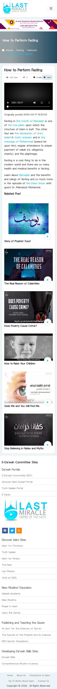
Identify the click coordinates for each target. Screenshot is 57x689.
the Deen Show (35, 183)
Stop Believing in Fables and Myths (23, 448)
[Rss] (19, 530)
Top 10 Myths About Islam (21, 681)
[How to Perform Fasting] (47, 236)
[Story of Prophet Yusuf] (28, 218)
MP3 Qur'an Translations (15, 641)
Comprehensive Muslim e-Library (20, 663)
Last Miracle (8, 571)
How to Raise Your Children (19, 363)
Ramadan (25, 175)
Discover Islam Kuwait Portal (17, 481)
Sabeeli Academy (11, 593)
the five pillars (16, 125)
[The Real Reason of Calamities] (28, 264)
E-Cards (6, 494)
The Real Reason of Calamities (21, 283)
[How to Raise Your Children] (28, 347)
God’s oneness (24, 137)
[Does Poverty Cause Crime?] (28, 306)
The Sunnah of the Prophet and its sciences (26, 634)
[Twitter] (12, 530)
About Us (21, 675)
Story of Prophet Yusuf (17, 241)
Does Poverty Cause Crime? (20, 325)
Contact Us (43, 681)
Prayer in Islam (10, 606)
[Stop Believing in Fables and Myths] (28, 429)
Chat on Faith (9, 577)
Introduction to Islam (40, 675)
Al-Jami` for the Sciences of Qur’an (21, 628)
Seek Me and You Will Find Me (21, 405)
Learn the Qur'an (11, 612)
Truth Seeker (9, 552)
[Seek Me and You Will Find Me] (28, 386)
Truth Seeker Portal (12, 488)
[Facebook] (5, 530)
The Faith (7, 564)
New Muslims (9, 600)
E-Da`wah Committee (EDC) (17, 475)
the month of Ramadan (30, 121)
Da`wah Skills (8, 657)
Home (10, 675)
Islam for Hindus (11, 558)
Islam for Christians (12, 545)
